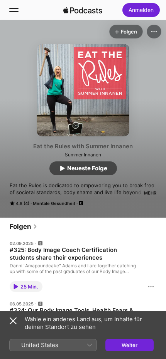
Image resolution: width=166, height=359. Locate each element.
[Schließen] (13, 320)
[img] (83, 10)
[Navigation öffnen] (13, 10)
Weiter (129, 345)
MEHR (150, 193)
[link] (23, 226)
